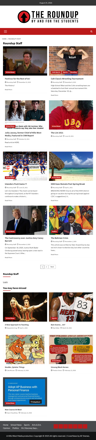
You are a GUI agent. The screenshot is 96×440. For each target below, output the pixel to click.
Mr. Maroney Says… (29, 428)
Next (52, 267)
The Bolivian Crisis (59, 238)
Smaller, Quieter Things (14, 367)
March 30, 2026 (67, 328)
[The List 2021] (71, 115)
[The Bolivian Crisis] (71, 220)
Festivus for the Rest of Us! (17, 78)
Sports (65, 72)
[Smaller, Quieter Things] (25, 349)
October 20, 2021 (24, 139)
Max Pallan (56, 328)
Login (5, 282)
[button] (5, 31)
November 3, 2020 (24, 244)
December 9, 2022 (70, 82)
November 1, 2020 (70, 241)
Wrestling (73, 72)
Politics (54, 232)
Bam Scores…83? (58, 324)
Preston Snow (57, 370)
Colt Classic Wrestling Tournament (67, 78)
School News (10, 72)
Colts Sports (56, 72)
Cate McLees (11, 370)
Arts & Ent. (9, 361)
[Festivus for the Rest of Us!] (25, 61)
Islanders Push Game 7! (16, 184)
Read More (8, 89)
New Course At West (13, 409)
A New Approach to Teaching (17, 324)
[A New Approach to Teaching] (25, 307)
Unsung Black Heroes (59, 367)
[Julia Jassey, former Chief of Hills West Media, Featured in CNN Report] (25, 115)
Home (5, 425)
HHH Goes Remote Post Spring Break (68, 184)
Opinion (6, 428)
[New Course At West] (25, 392)
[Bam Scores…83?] (71, 307)
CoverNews (72, 436)
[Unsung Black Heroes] (71, 349)
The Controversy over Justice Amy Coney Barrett (24, 240)
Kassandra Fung (12, 328)
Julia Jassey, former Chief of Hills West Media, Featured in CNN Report (23, 134)
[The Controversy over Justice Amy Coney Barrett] (25, 220)
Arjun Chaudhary (12, 413)
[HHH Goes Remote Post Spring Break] (71, 166)
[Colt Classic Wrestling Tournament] (71, 61)
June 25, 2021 (69, 136)
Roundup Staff (11, 82)
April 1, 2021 (69, 188)
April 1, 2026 (24, 328)
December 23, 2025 (25, 82)
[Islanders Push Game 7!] (25, 166)
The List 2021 (57, 132)
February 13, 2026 (23, 370)
